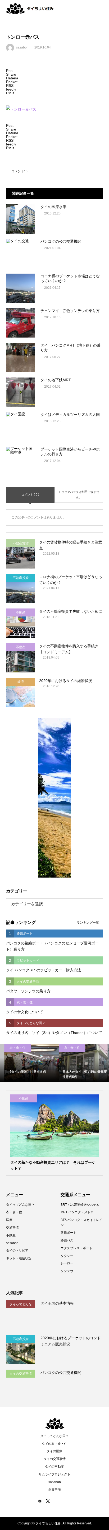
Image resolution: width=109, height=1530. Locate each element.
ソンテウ (67, 1271)
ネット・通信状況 (18, 1258)
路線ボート (68, 1233)
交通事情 (12, 1227)
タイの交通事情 (54, 1459)
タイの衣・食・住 (54, 1444)
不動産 (11, 1235)
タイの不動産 (54, 1466)
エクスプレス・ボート (76, 1248)
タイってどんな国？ (20, 1205)
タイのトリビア (17, 1250)
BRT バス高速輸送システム (80, 1205)
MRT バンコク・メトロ (77, 1212)
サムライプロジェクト (54, 1474)
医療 (9, 1220)
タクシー (67, 1256)
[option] (27, 1063)
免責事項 (54, 1489)
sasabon (12, 1243)
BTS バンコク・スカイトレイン (81, 1222)
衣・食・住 (14, 1212)
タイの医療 (54, 1451)
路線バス (67, 1240)
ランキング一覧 (88, 922)
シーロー (67, 1263)
